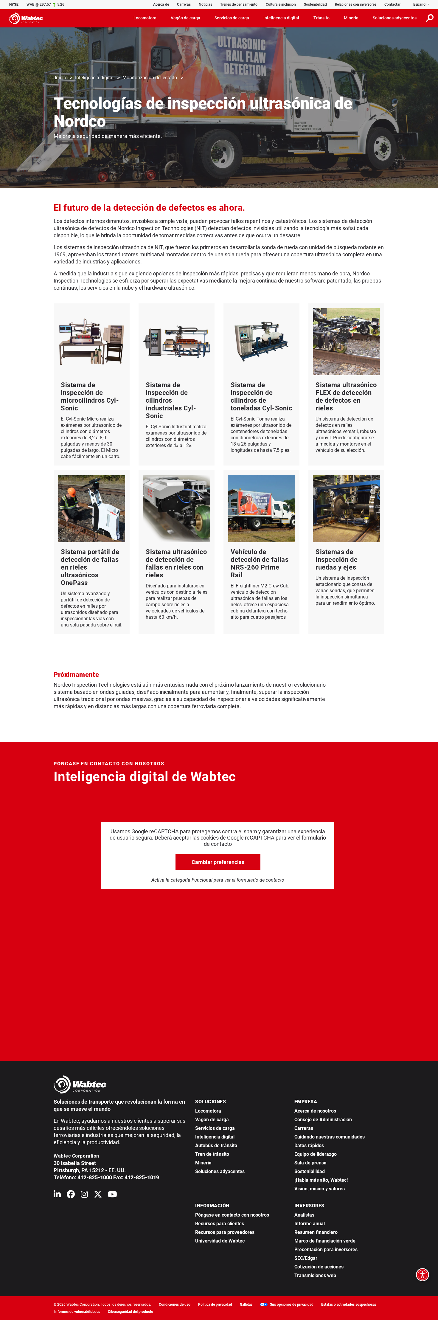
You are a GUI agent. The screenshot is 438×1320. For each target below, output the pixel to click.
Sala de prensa (310, 1163)
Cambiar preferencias (218, 862)
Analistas (304, 1215)
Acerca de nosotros (315, 1111)
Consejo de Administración (323, 1119)
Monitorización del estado (149, 77)
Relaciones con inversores (355, 4)
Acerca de (161, 4)
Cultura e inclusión (281, 4)
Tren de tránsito (212, 1154)
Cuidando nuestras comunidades (329, 1137)
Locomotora (208, 1111)
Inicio (60, 77)
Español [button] (419, 4)
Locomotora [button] (144, 17)
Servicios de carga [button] (232, 17)
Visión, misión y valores (319, 1189)
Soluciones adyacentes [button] (395, 17)
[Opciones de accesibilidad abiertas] (422, 1274)
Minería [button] (351, 17)
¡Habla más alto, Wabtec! (321, 1180)
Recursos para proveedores (224, 1232)
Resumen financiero (316, 1232)
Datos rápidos (309, 1145)
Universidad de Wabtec (220, 1241)
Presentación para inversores (326, 1249)
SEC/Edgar (305, 1258)
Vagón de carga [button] (185, 17)
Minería (203, 1163)
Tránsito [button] (321, 17)
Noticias (205, 4)
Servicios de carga (215, 1128)
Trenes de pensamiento (238, 4)
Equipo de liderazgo (315, 1154)
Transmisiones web (315, 1275)
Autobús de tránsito (216, 1145)
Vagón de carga (212, 1119)
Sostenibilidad (315, 4)
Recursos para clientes (219, 1223)
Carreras (184, 4)
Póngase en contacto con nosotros (232, 1215)
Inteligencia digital (94, 77)
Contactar (392, 4)
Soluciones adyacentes (220, 1171)
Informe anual (309, 1223)
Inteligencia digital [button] (281, 17)
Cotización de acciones (319, 1267)
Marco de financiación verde (324, 1241)
